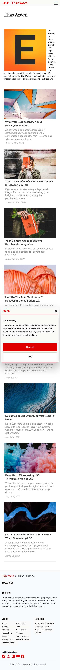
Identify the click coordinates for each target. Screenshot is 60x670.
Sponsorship (21, 630)
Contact (19, 633)
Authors (5, 627)
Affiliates (5, 630)
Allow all (30, 347)
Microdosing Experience (44, 623)
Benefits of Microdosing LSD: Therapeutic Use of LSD (22, 477)
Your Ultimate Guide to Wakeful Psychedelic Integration (24, 242)
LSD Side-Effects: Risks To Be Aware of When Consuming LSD (28, 536)
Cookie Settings (8, 643)
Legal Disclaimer (23, 639)
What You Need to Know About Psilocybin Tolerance (23, 124)
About (4, 623)
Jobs (18, 627)
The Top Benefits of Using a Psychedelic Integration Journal (29, 183)
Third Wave (8, 575)
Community (21, 623)
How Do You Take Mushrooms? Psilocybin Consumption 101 (24, 299)
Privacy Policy (8, 639)
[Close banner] (56, 311)
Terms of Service (23, 636)
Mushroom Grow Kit (42, 627)
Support (5, 636)
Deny (30, 356)
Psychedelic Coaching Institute (43, 631)
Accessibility (7, 633)
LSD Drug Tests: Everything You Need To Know (29, 418)
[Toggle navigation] (56, 3)
